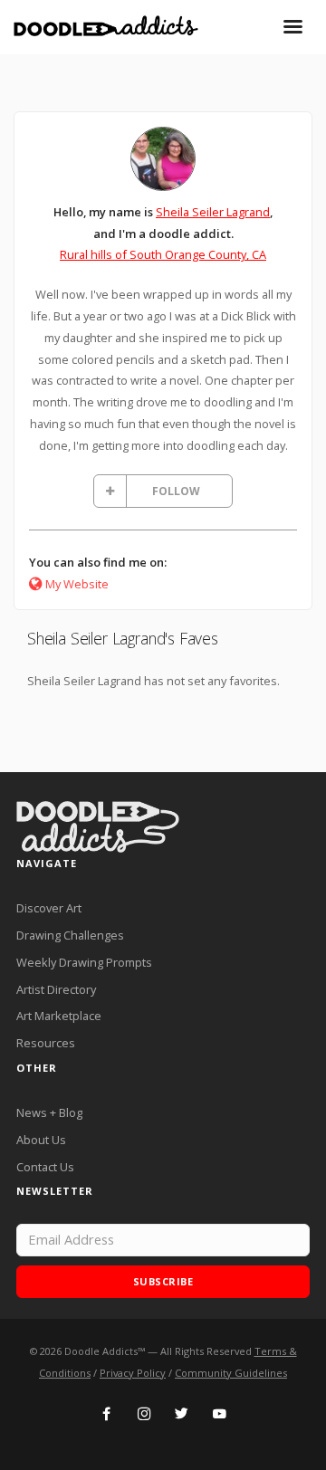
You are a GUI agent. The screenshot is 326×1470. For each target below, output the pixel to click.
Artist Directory (56, 989)
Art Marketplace (58, 1015)
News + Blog (49, 1112)
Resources (45, 1043)
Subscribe (163, 1281)
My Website (77, 584)
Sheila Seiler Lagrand (213, 212)
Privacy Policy (133, 1372)
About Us (41, 1139)
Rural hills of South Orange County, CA (163, 254)
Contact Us (45, 1167)
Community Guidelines (231, 1372)
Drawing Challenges (70, 935)
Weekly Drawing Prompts (84, 962)
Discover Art (49, 908)
